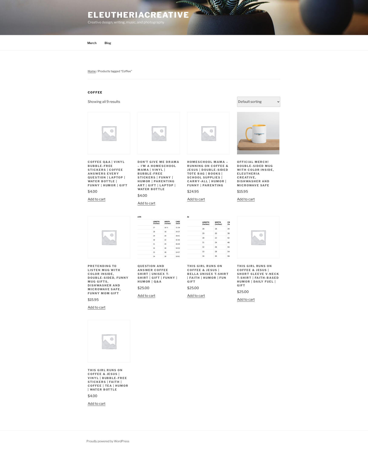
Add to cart (96, 199)
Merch (91, 43)
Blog (108, 43)
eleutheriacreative (138, 15)
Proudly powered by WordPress (107, 441)
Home (92, 71)
